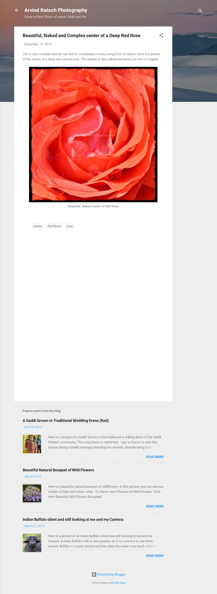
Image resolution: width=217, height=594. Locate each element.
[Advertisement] (189, 90)
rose (69, 226)
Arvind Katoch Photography (55, 10)
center (37, 226)
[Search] (200, 11)
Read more (155, 457)
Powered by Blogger (111, 574)
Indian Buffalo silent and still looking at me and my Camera (73, 519)
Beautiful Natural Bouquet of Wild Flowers (58, 470)
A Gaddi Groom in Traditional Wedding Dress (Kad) (66, 420)
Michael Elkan (118, 582)
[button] (161, 36)
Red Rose (54, 226)
